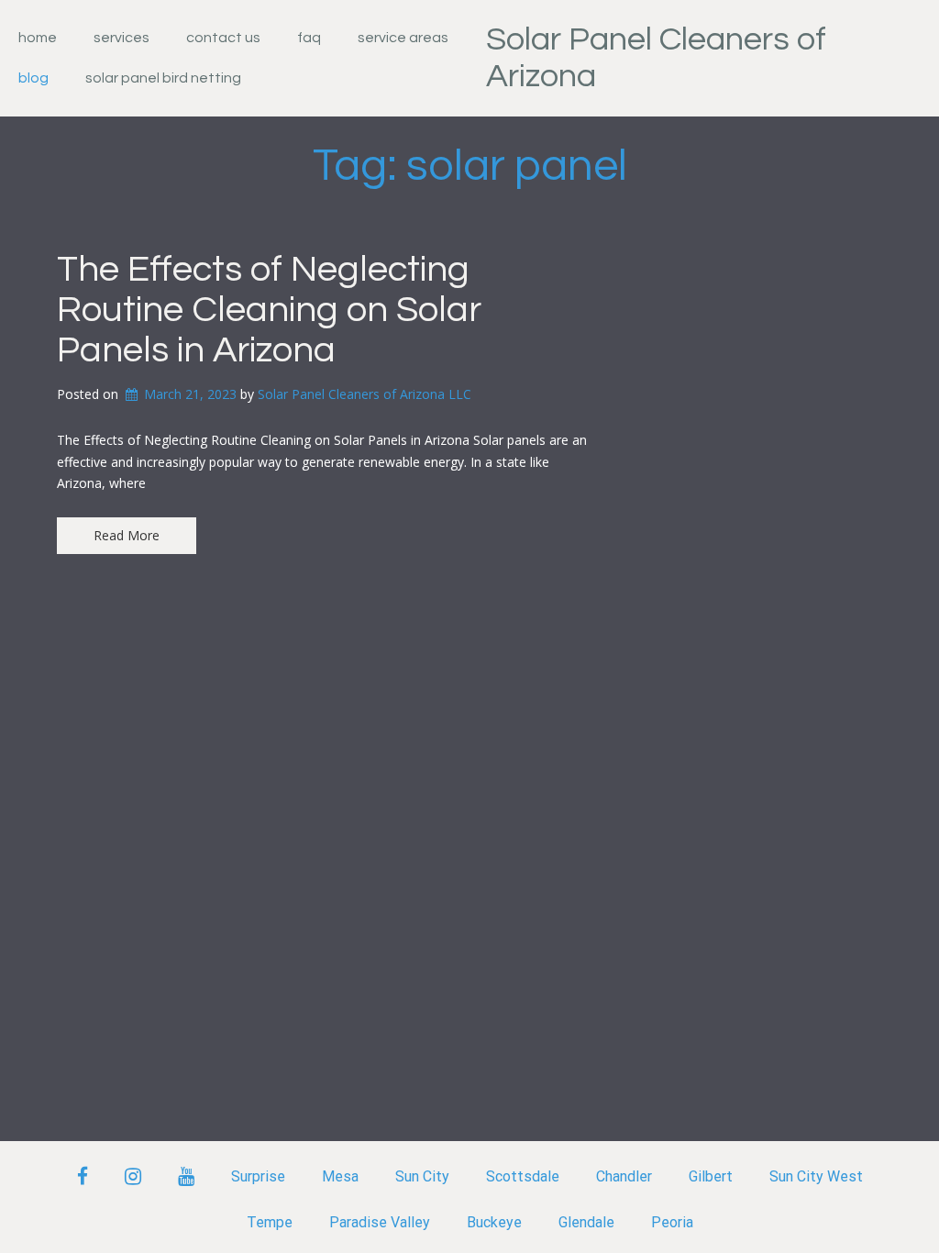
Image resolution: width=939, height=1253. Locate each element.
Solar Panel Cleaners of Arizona (656, 58)
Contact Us (223, 37)
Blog (33, 78)
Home (37, 37)
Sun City (422, 1176)
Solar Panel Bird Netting (163, 78)
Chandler (624, 1176)
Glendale (586, 1222)
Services (121, 37)
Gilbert (711, 1176)
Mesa (340, 1176)
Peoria (672, 1222)
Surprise (258, 1176)
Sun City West (816, 1176)
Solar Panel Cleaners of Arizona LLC (364, 394)
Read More (127, 535)
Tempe (270, 1222)
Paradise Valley (379, 1222)
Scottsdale (522, 1176)
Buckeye (494, 1222)
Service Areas (403, 37)
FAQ (309, 37)
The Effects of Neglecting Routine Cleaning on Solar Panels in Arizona (269, 309)
